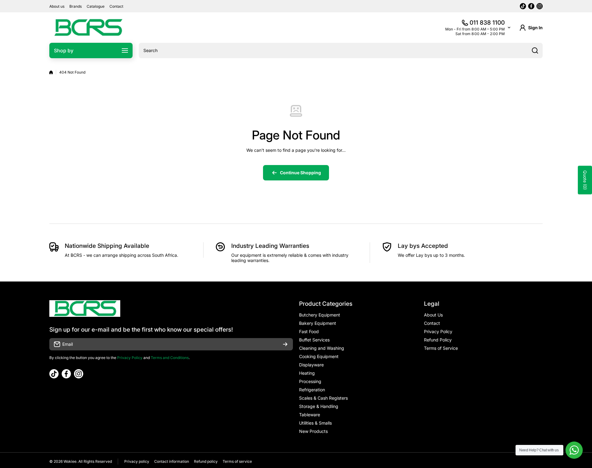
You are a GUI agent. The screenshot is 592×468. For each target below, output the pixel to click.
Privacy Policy (129, 357)
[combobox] (341, 50)
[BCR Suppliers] (87, 27)
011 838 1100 (487, 22)
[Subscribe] (285, 344)
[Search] (535, 50)
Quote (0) (585, 180)
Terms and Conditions (170, 357)
